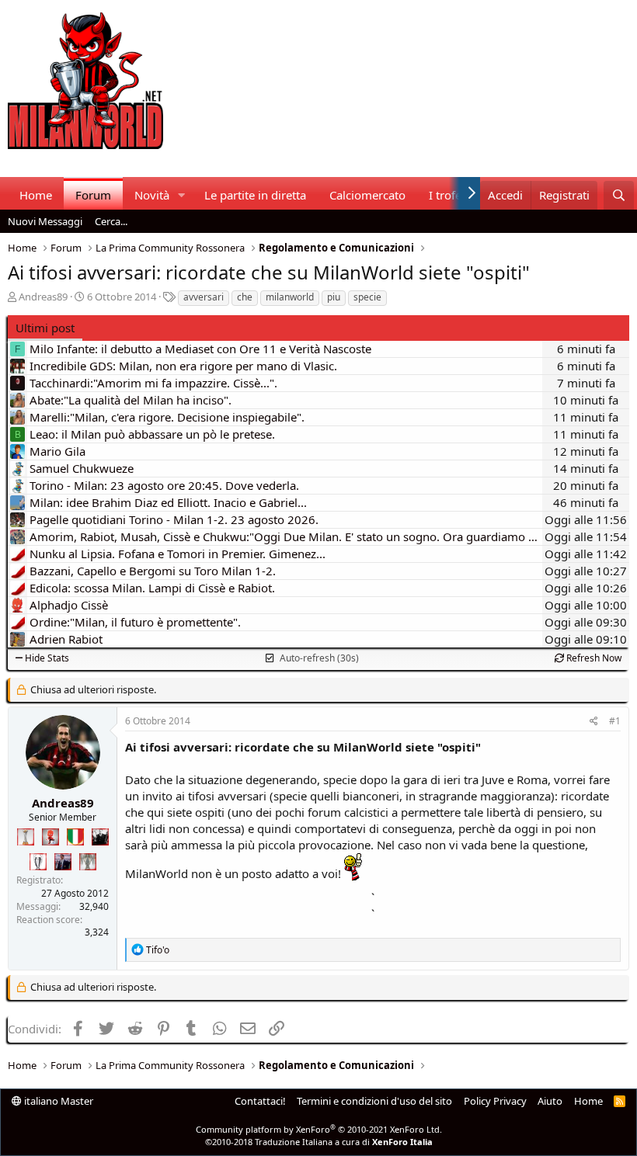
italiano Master (57, 1101)
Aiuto (550, 1101)
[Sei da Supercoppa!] (87, 861)
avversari (203, 297)
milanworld (290, 297)
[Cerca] (619, 195)
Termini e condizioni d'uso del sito (374, 1101)
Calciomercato (367, 195)
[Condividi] (594, 722)
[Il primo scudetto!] (75, 836)
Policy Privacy (495, 1101)
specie (367, 297)
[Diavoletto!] (50, 836)
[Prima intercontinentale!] (25, 836)
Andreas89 (43, 297)
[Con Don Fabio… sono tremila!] (62, 861)
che (244, 297)
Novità (151, 195)
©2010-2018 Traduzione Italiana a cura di (319, 1141)
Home (35, 195)
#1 (615, 720)
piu (333, 297)
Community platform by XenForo (319, 1129)
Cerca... (111, 221)
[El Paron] (100, 836)
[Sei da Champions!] (38, 861)
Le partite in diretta (255, 195)
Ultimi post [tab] (45, 327)
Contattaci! (260, 1101)
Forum (93, 195)
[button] (182, 195)
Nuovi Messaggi (45, 221)
